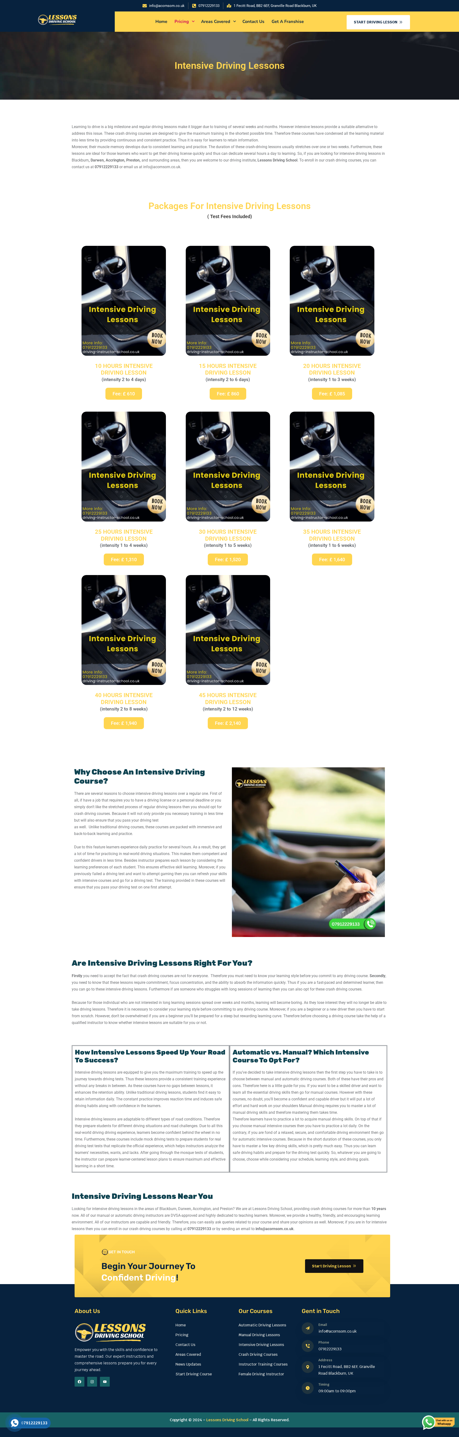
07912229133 (330, 1348)
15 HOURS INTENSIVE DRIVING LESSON (228, 369)
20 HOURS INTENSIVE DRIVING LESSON (332, 369)
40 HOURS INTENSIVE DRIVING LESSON (124, 698)
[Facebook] (79, 1382)
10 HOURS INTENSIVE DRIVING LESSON (124, 369)
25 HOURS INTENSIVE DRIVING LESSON (124, 535)
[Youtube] (105, 1382)
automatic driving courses (304, 1079)
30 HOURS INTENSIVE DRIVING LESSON (228, 535)
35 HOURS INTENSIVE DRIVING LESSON (332, 535)
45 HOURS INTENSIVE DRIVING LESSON (228, 698)
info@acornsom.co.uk (337, 1331)
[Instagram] (92, 1382)
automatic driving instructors (139, 1215)
